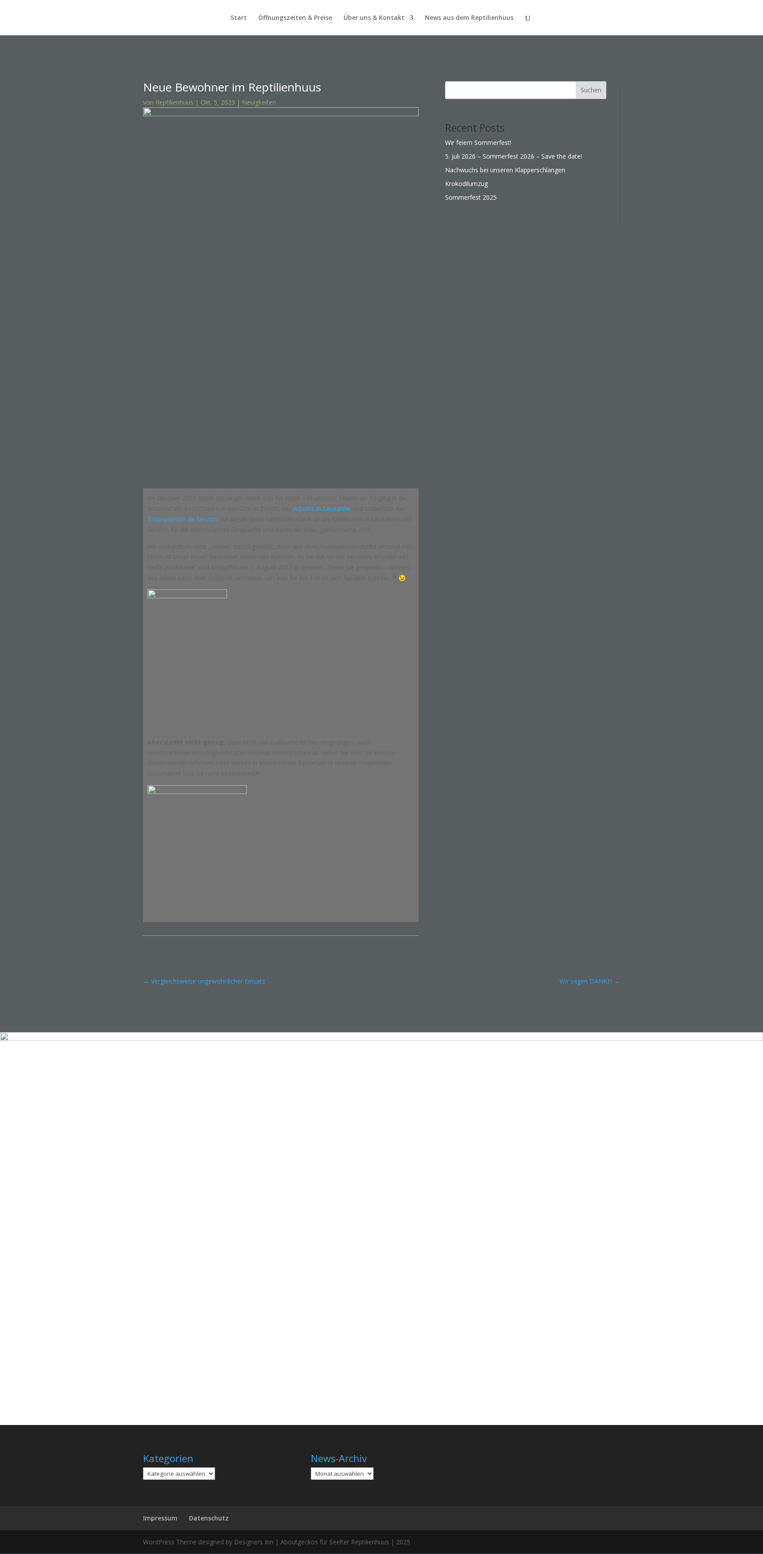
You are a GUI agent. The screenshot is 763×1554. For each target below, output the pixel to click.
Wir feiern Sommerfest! (478, 142)
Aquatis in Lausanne (322, 508)
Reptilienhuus (174, 102)
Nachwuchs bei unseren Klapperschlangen (505, 170)
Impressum (160, 1518)
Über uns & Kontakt (374, 18)
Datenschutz (209, 1518)
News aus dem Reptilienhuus (469, 18)
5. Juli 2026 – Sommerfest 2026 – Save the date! (513, 156)
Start (238, 18)
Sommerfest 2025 (471, 197)
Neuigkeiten (259, 102)
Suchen (591, 90)
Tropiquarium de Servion (182, 519)
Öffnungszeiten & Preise (295, 18)
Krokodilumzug (466, 183)
